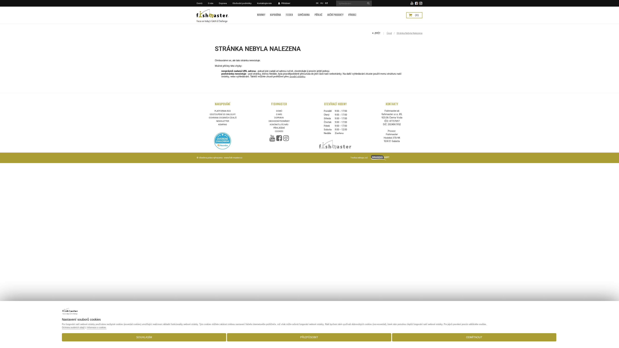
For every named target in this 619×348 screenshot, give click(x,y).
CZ (326, 3)
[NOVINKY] (261, 10)
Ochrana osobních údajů (222, 117)
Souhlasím (144, 337)
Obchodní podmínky (279, 121)
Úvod (389, 33)
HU (321, 3)
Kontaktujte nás (279, 124)
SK (317, 3)
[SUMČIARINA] (303, 10)
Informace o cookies (96, 327)
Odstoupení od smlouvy (223, 114)
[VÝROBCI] (352, 10)
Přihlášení (279, 128)
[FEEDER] (289, 10)
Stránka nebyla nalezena (409, 33)
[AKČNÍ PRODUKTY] (335, 10)
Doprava (279, 117)
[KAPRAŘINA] (275, 10)
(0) (417, 15)
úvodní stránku (297, 76)
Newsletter (222, 121)
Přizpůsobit (309, 337)
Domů (279, 111)
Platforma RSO (223, 111)
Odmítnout (474, 337)
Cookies (279, 131)
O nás (279, 114)
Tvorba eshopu (357, 157)
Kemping (222, 124)
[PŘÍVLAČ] (318, 10)
